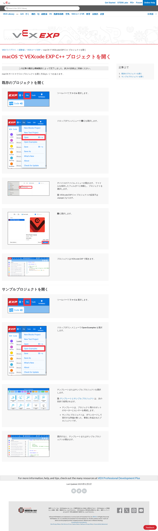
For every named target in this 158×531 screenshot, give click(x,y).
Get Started (110, 3)
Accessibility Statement (101, 524)
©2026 (95, 516)
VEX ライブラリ (9, 50)
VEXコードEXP (33, 50)
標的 (33, 14)
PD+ (132, 3)
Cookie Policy (75, 524)
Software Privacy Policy (86, 524)
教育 (88, 14)
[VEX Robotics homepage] (6, 2)
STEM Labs (122, 3)
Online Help (149, 3)
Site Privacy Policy (55, 524)
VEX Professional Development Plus (119, 478)
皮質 (102, 14)
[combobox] (42, 8)
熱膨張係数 (59, 14)
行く (28, 14)
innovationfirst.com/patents (79, 522)
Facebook (73, 490)
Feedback (150, 527)
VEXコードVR (77, 14)
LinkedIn (84, 490)
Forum (139, 3)
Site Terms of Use (66, 524)
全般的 (95, 14)
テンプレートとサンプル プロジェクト (77, 398)
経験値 (44, 14)
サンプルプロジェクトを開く (132, 77)
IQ (38, 14)
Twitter (79, 490)
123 (22, 14)
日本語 (150, 14)
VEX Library (8, 14)
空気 (67, 14)
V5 (50, 14)
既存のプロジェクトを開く (131, 74)
